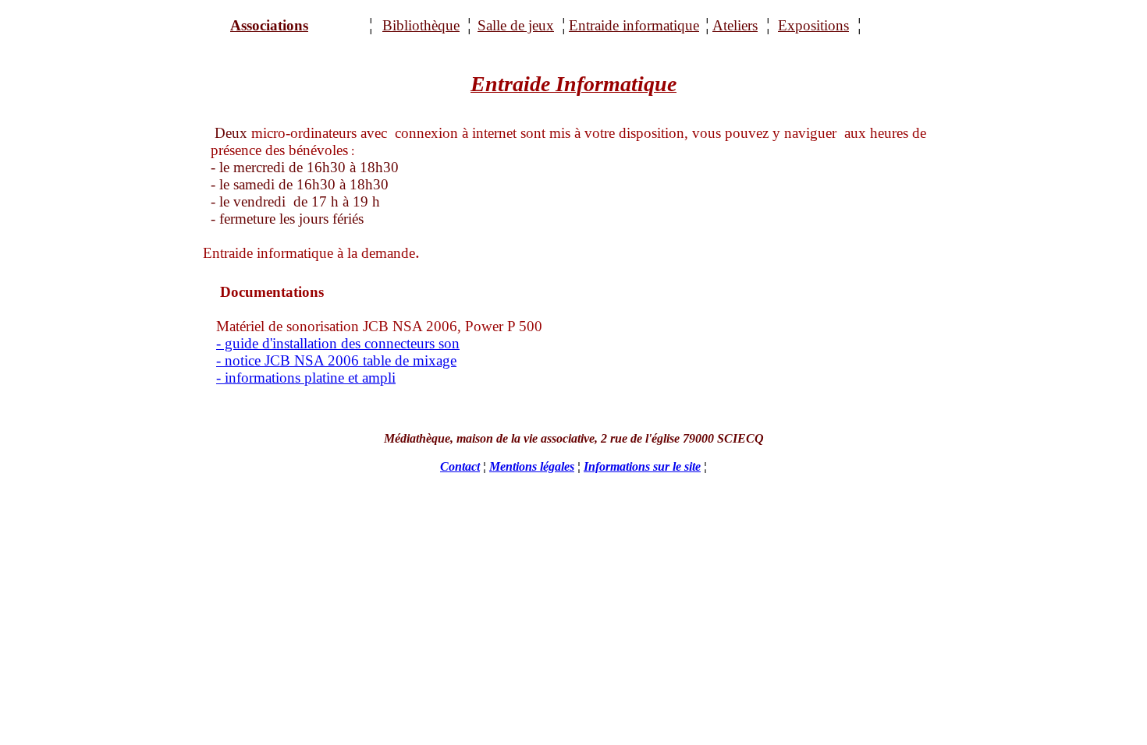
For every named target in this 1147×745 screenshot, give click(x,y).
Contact (460, 466)
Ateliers (735, 25)
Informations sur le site (642, 466)
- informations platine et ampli (306, 377)
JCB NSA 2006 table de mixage (360, 360)
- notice (240, 360)
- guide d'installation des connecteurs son (338, 343)
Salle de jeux (516, 25)
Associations (269, 25)
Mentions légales (531, 466)
